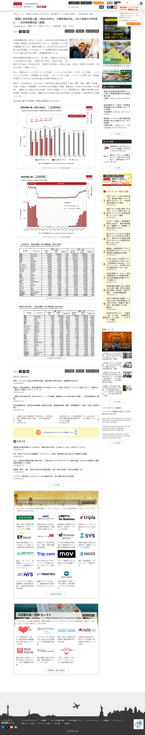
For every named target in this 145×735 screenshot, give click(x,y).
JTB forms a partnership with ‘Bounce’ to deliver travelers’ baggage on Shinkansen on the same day (116, 428)
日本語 (110, 3)
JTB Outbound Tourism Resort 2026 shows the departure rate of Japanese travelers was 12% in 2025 (116, 436)
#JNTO (71, 26)
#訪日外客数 (57, 26)
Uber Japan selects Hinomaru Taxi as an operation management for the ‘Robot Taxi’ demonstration (117, 420)
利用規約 (106, 720)
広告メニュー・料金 (27, 723)
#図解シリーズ (32, 26)
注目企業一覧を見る (56, 594)
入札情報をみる (74, 3)
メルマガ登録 (99, 3)
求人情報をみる (86, 3)
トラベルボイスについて (29, 720)
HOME (15, 14)
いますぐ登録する (134, 24)
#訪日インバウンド (45, 26)
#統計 (64, 26)
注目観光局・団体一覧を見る (56, 670)
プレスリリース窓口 (44, 723)
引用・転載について (75, 720)
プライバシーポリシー (92, 720)
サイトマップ (117, 720)
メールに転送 (69, 31)
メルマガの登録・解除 (57, 720)
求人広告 (57, 723)
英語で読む (80, 31)
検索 (101, 7)
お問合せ (67, 723)
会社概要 (43, 720)
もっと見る (56, 485)
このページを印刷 (93, 31)
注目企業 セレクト (29, 502)
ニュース (21, 14)
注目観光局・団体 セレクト (34, 615)
